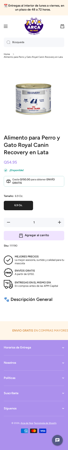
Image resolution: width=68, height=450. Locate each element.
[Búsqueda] (7, 42)
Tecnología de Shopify (45, 423)
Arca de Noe (27, 423)
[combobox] (34, 42)
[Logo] (34, 26)
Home (7, 54)
